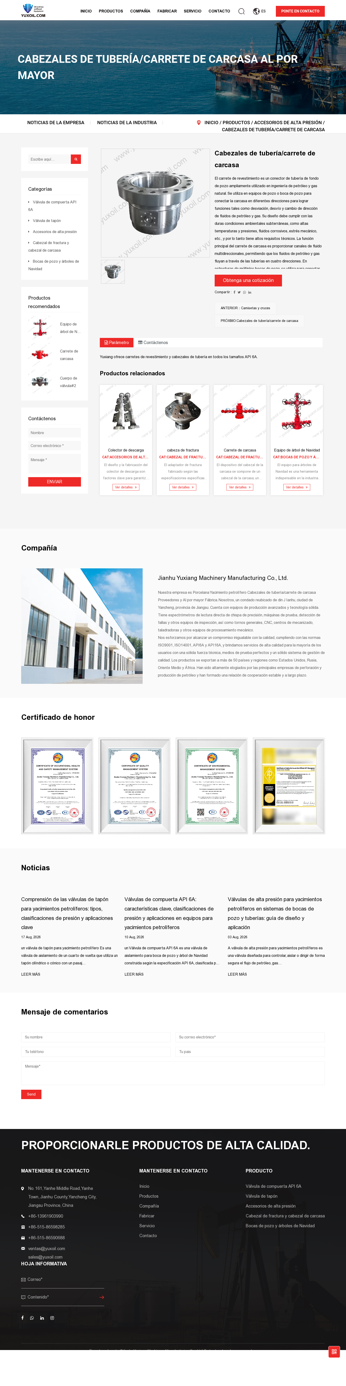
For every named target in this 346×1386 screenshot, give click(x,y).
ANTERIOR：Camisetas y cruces (245, 308)
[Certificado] (289, 786)
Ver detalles (124, 487)
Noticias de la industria (127, 122)
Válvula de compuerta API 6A (127, 14)
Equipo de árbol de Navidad (297, 450)
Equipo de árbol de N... (70, 328)
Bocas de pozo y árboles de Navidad (280, 1225)
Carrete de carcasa (69, 355)
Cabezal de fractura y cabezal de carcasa (285, 1216)
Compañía (140, 11)
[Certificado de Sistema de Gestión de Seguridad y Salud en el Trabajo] (57, 786)
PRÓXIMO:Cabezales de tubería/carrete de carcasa (259, 321)
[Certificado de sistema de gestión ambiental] (212, 786)
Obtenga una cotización (248, 280)
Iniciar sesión (155, 1358)
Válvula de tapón (47, 220)
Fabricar (167, 11)
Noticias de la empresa (55, 122)
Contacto (219, 11)
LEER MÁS (30, 974)
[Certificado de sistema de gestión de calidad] (134, 786)
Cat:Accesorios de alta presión (133, 457)
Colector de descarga (126, 450)
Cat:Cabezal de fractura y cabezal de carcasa (204, 457)
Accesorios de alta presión (288, 122)
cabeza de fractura (183, 450)
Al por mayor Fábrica (200, 600)
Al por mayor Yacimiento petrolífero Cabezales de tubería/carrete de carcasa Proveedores (216, 1358)
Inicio (86, 11)
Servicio (192, 11)
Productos (111, 11)
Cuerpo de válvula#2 (68, 382)
